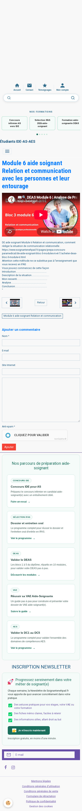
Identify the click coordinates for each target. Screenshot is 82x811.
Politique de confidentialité (41, 801)
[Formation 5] (46, 134)
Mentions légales (41, 781)
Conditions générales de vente (41, 791)
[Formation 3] (42, 134)
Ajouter (9, 447)
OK (76, 754)
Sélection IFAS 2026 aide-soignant (42, 123)
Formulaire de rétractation (41, 796)
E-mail (5, 350)
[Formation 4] (44, 134)
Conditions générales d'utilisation (41, 786)
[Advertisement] (41, 41)
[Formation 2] (39, 134)
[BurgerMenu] (7, 151)
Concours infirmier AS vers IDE (14, 123)
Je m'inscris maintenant (31, 730)
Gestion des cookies (41, 806)
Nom (5, 336)
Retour (41, 302)
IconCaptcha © (60, 439)
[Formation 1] (37, 134)
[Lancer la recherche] (73, 98)
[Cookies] (8, 802)
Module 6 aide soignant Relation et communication (32, 315)
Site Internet (8, 365)
